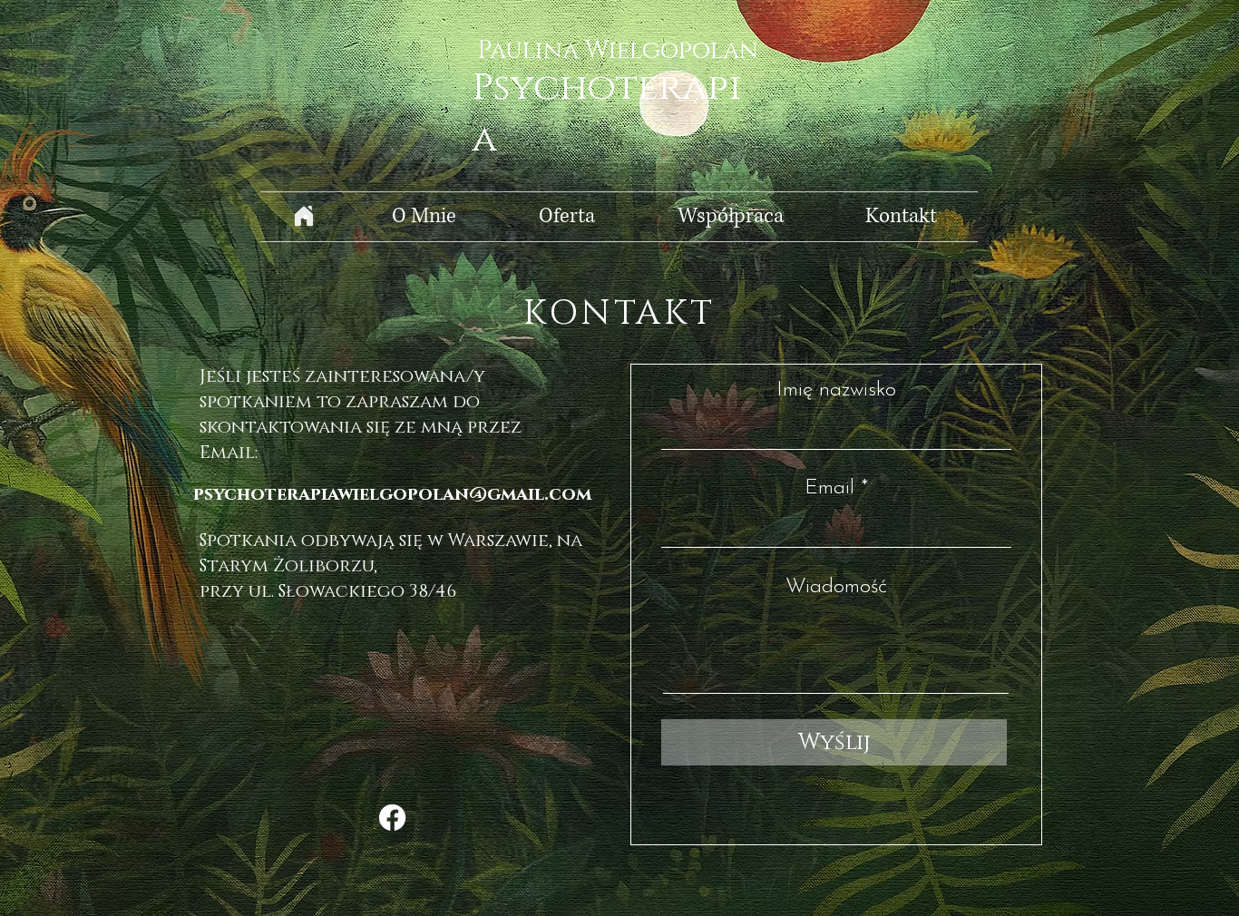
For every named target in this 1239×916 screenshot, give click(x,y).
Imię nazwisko (836, 390)
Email (829, 488)
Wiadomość (836, 587)
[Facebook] (392, 817)
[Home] (304, 216)
